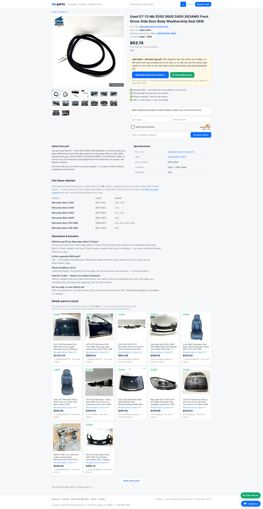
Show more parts (131, 481)
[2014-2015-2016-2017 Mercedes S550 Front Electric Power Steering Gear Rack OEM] (131, 338)
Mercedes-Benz (147, 26)
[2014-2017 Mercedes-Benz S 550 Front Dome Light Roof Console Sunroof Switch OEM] (196, 393)
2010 (165, 26)
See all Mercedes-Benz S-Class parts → (72, 487)
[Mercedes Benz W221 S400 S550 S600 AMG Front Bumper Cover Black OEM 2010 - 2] (164, 338)
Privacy (101, 499)
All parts (82, 4)
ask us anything (161, 100)
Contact (65, 499)
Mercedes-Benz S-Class (63, 352)
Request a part (95, 4)
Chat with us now (183, 75)
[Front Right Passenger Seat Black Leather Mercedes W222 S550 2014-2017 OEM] (196, 338)
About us (56, 499)
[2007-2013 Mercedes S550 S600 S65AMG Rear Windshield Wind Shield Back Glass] (131, 393)
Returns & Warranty (80, 499)
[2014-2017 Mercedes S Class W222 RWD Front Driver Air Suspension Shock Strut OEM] (99, 393)
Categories (72, 4)
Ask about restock (200, 135)
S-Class (159, 26)
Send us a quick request (85, 166)
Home (54, 12)
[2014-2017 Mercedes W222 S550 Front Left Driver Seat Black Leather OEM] (67, 393)
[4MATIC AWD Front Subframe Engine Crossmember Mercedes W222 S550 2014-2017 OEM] (67, 448)
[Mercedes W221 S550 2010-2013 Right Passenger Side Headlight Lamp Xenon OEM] (164, 393)
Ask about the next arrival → (150, 74)
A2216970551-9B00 (166, 33)
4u (58, 4)
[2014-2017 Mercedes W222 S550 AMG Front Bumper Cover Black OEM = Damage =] (99, 448)
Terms (93, 499)
